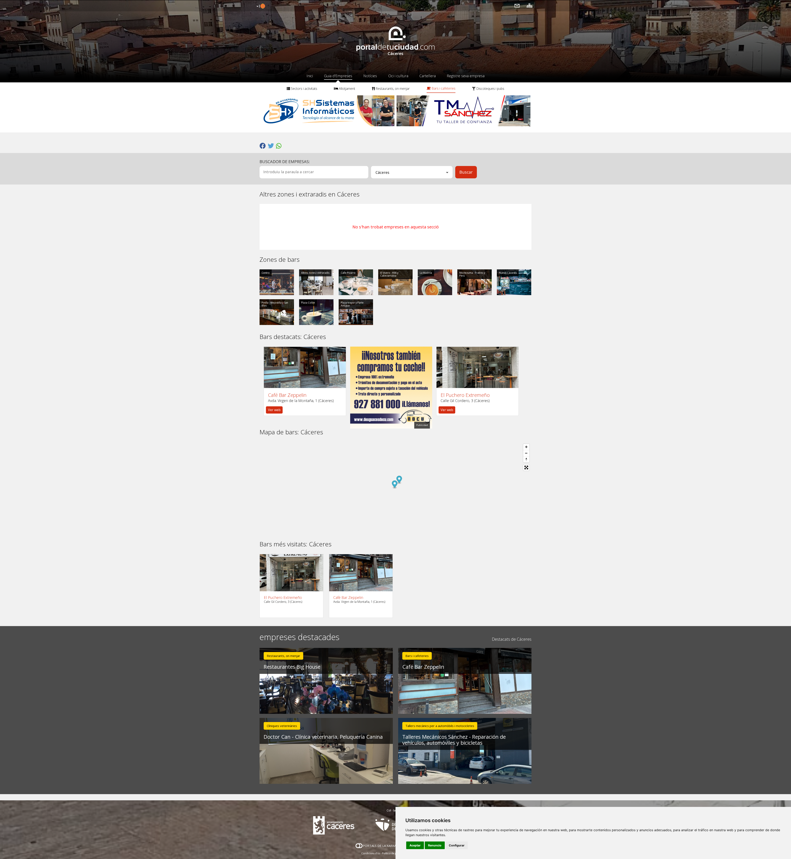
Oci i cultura (398, 75)
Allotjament (346, 88)
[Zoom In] (526, 447)
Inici (310, 75)
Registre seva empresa (465, 75)
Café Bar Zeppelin (287, 395)
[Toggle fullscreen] (526, 467)
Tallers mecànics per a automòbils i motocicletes (439, 726)
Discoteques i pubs (489, 88)
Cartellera (427, 75)
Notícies (370, 75)
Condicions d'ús (370, 853)
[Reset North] (526, 459)
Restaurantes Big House (292, 666)
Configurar (457, 845)
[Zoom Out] (526, 453)
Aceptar (415, 845)
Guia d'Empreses (338, 75)
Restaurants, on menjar (392, 88)
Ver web (274, 410)
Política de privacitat (394, 853)
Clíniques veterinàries (282, 726)
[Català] (260, 6)
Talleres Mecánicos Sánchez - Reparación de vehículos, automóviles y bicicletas (454, 739)
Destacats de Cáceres (511, 639)
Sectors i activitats (303, 88)
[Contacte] (517, 5)
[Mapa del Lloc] (529, 5)
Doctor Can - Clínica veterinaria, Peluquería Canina (323, 736)
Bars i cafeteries (443, 88)
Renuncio (434, 845)
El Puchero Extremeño (465, 395)
